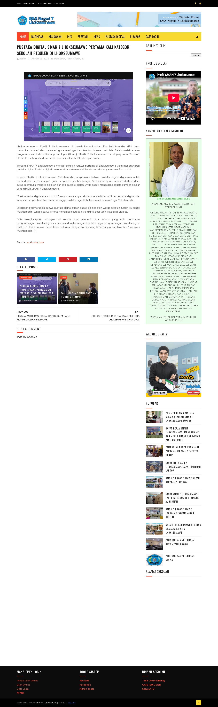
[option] (173, 231)
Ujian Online (23, 684)
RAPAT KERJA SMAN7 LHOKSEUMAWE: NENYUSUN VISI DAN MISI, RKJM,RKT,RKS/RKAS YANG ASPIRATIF (183, 434)
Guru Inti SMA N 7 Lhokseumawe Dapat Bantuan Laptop (183, 466)
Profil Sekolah (29, 3)
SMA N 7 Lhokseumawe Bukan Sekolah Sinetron (183, 480)
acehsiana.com (35, 242)
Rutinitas (37, 37)
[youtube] (200, 3)
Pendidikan (59, 58)
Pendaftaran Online (27, 680)
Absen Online (58, 3)
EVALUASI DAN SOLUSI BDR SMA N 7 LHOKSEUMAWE (78, 295)
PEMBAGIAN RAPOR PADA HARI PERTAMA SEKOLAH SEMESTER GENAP (182, 451)
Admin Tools (87, 688)
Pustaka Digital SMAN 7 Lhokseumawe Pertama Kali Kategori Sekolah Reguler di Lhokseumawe (36, 291)
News (97, 37)
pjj (83, 58)
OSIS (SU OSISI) (151, 684)
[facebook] (195, 3)
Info (69, 37)
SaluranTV (148, 688)
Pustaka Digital (115, 37)
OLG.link (71, 702)
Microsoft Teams (44, 3)
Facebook (85, 684)
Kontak (20, 692)
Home (19, 3)
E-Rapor (135, 37)
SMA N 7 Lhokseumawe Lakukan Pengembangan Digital (180, 513)
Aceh (63, 277)
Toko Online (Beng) (153, 680)
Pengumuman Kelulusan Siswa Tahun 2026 (180, 542)
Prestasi (83, 37)
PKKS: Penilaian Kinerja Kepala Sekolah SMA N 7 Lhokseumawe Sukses (180, 416)
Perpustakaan (73, 58)
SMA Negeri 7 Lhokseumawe (45, 702)
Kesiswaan (55, 37)
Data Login (152, 37)
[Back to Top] (198, 702)
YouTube (84, 680)
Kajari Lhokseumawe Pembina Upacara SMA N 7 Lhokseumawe (183, 528)
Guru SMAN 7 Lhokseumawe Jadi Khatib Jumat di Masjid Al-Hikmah (182, 497)
